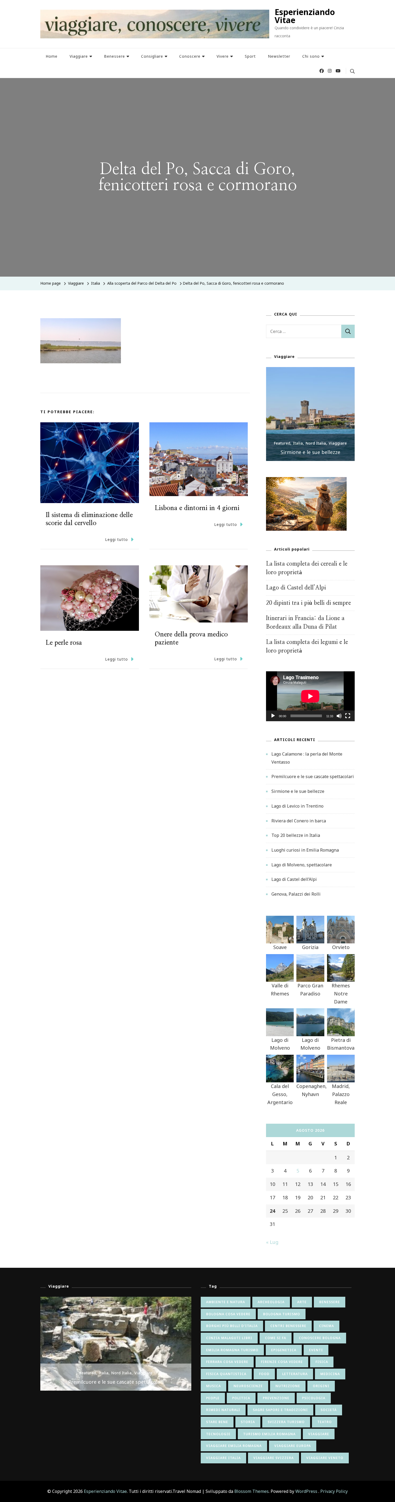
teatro (324, 1422)
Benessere (114, 56)
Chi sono (311, 56)
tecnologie (218, 1434)
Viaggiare (79, 56)
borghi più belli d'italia (232, 1326)
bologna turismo (281, 1314)
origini (321, 1386)
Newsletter (279, 56)
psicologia (313, 1398)
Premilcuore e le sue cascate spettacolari (312, 776)
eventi (316, 1350)
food (264, 1374)
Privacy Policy (334, 1491)
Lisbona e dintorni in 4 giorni (197, 508)
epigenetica (283, 1350)
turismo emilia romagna (269, 1434)
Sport (250, 56)
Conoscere (189, 56)
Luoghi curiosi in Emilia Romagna (305, 850)
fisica (321, 1362)
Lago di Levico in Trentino (297, 806)
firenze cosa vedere (282, 1362)
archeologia (271, 1302)
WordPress (306, 1491)
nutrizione (287, 1386)
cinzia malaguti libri (229, 1338)
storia (248, 1422)
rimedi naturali (223, 1410)
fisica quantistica (226, 1374)
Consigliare (152, 56)
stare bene (217, 1422)
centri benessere (288, 1326)
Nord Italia (316, 443)
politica (241, 1398)
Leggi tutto (116, 539)
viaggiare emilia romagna (234, 1446)
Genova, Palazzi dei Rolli (296, 894)
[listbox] (310, 414)
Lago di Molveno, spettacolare (301, 865)
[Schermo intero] (347, 720)
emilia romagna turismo (232, 1350)
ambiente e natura (225, 1302)
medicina (330, 1374)
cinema (326, 1326)
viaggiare (318, 1434)
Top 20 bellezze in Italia (295, 835)
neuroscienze (248, 1386)
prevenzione (276, 1398)
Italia (95, 283)
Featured (282, 443)
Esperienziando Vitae (305, 15)
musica (213, 1386)
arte (302, 1302)
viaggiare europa (292, 1446)
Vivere (223, 56)
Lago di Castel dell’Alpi (296, 588)
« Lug (272, 1242)
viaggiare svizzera (273, 1458)
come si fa (275, 1338)
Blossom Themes (251, 1491)
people (213, 1398)
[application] (310, 696)
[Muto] (339, 720)
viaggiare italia (223, 1458)
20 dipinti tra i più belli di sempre (308, 603)
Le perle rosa (64, 643)
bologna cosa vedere (228, 1314)
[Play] (273, 720)
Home (52, 56)
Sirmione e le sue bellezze (310, 452)
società (329, 1410)
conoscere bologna (320, 1338)
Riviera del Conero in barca (298, 821)
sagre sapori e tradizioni (280, 1410)
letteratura (295, 1374)
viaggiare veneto (324, 1458)
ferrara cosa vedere (227, 1362)
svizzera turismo (286, 1422)
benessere (329, 1302)
